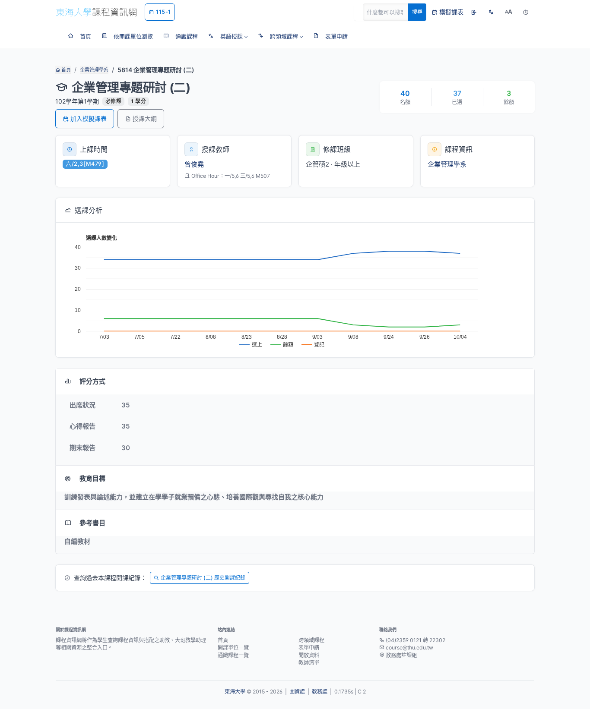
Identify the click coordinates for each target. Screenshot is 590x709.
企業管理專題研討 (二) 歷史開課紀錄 (203, 577)
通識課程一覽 (233, 655)
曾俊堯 (194, 164)
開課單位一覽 (233, 647)
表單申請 (308, 647)
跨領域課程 (311, 640)
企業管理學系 (94, 70)
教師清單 (308, 662)
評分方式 (92, 381)
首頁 (65, 70)
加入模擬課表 (88, 118)
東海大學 (235, 691)
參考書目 (92, 523)
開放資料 (308, 655)
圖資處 (297, 691)
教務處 (319, 691)
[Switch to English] (491, 12)
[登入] (473, 12)
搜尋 (417, 12)
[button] (228, 36)
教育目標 (92, 478)
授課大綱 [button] (145, 118)
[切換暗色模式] (525, 12)
